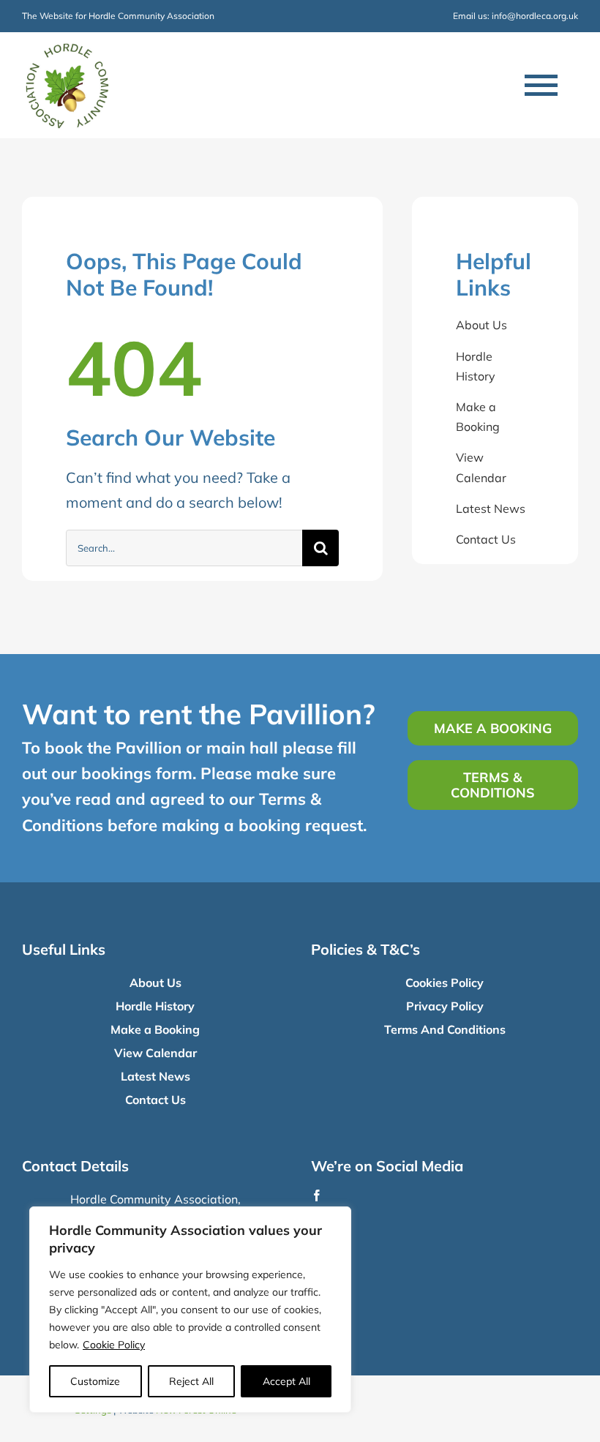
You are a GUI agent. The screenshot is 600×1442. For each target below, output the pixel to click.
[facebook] (317, 1195)
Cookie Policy (114, 1344)
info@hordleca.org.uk (535, 15)
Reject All (191, 1381)
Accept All (286, 1381)
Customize (95, 1381)
